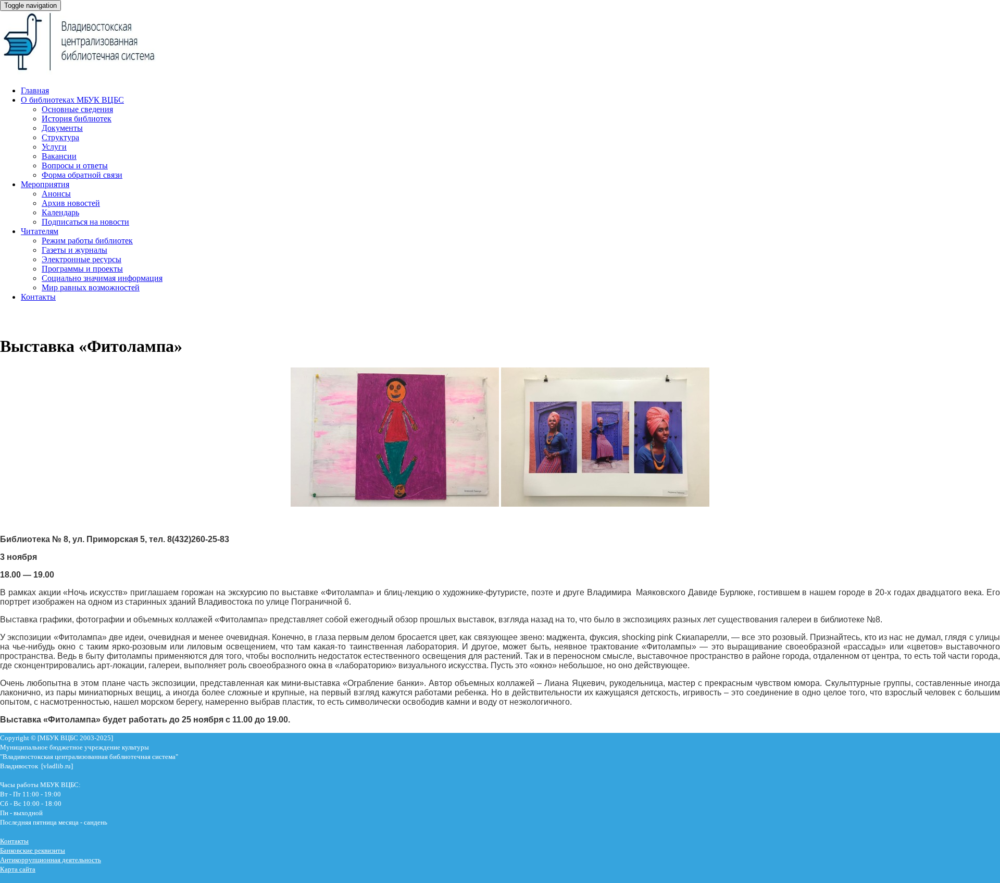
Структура (60, 137)
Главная (35, 90)
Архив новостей (71, 203)
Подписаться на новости (85, 221)
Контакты (38, 296)
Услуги (54, 146)
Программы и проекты (82, 268)
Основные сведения (77, 109)
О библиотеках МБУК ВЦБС (72, 99)
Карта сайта (17, 869)
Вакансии (59, 156)
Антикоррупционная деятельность (50, 860)
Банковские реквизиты (32, 850)
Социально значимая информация (102, 278)
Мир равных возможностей (91, 287)
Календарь (60, 212)
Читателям (39, 231)
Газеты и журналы (74, 250)
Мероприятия (45, 184)
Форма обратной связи (82, 174)
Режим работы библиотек (87, 240)
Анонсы (56, 193)
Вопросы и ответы (75, 165)
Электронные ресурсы (81, 259)
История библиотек (76, 118)
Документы (62, 128)
